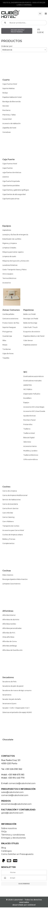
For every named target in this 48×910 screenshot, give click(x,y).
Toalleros (26, 429)
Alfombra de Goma (9, 641)
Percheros (6, 110)
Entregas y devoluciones (13, 838)
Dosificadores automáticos (33, 376)
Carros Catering (8, 517)
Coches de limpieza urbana (12, 535)
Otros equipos (7, 274)
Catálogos (6, 851)
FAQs (4, 831)
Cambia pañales (8, 314)
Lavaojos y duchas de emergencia (15, 234)
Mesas (4, 345)
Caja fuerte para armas (10, 199)
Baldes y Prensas (8, 539)
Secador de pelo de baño (11, 699)
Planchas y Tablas (9, 115)
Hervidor (5, 106)
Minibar (5, 93)
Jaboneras (27, 442)
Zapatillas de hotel (9, 128)
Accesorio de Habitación (11, 123)
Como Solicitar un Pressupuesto (17, 854)
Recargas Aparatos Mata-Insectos (14, 579)
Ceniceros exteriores (10, 319)
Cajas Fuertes (7, 168)
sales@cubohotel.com (12, 792)
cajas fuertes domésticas (11, 172)
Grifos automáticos (30, 459)
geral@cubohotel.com (12, 813)
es (40, 13)
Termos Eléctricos (9, 278)
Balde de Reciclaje (30, 323)
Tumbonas (6, 349)
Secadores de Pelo (9, 682)
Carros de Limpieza (9, 491)
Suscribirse (24, 884)
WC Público (27, 389)
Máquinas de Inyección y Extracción (15, 261)
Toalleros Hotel (29, 433)
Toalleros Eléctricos (30, 455)
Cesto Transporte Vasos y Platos (14, 269)
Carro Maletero (8, 521)
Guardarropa (7, 336)
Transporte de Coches (10, 526)
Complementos (8, 543)
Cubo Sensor (28, 340)
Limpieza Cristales (9, 248)
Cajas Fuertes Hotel (9, 84)
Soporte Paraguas (9, 327)
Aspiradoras (6, 230)
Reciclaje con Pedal (30, 319)
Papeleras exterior (30, 345)
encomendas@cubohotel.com (16, 804)
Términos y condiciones (13, 835)
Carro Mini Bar (7, 513)
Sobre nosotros (9, 828)
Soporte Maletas (8, 88)
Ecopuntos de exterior (31, 332)
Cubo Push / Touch (30, 327)
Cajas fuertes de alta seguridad (14, 194)
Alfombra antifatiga (9, 646)
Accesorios (6, 283)
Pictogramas (7, 332)
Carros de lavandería (10, 504)
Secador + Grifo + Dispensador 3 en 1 (15, 708)
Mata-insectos (7, 575)
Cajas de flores (7, 353)
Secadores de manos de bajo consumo (17, 690)
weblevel (31, 905)
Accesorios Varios (30, 446)
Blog (3, 848)
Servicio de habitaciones (11, 500)
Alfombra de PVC (8, 633)
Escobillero (27, 398)
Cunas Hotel (7, 119)
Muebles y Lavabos (30, 451)
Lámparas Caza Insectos (11, 584)
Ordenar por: (7, 46)
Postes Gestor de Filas (10, 323)
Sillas (4, 340)
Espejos (26, 402)
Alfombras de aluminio (10, 619)
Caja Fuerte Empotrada (11, 181)
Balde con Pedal (29, 314)
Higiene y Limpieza (9, 243)
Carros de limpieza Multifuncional (14, 495)
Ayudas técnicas (29, 416)
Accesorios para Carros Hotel (13, 530)
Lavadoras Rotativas (9, 265)
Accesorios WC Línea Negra (33, 407)
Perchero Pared (29, 420)
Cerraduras (6, 132)
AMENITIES (27, 385)
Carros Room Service (10, 508)
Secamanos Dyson (9, 703)
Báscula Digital (28, 437)
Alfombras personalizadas (11, 628)
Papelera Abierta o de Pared (33, 336)
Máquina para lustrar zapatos (13, 252)
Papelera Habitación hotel (12, 97)
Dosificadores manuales (32, 381)
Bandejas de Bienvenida (11, 101)
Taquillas (5, 358)
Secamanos (6, 695)
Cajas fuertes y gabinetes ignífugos (15, 190)
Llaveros (5, 177)
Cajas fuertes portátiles (11, 185)
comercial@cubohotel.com (22, 783)
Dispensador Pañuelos (31, 394)
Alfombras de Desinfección (12, 650)
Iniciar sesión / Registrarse (17, 31)
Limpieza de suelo (9, 256)
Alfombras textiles (9, 624)
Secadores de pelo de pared (12, 686)
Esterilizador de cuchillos (11, 239)
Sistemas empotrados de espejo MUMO (17, 712)
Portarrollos (27, 424)
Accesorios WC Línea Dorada (34, 411)
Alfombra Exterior (9, 615)
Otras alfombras (8, 637)
